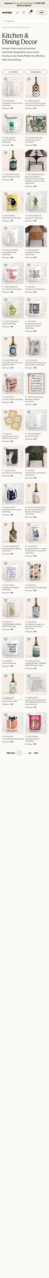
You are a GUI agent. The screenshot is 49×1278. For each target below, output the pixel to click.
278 (29, 753)
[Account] (17, 12)
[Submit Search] (5, 21)
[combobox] (24, 20)
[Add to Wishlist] (6, 79)
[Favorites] (24, 12)
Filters (14, 72)
